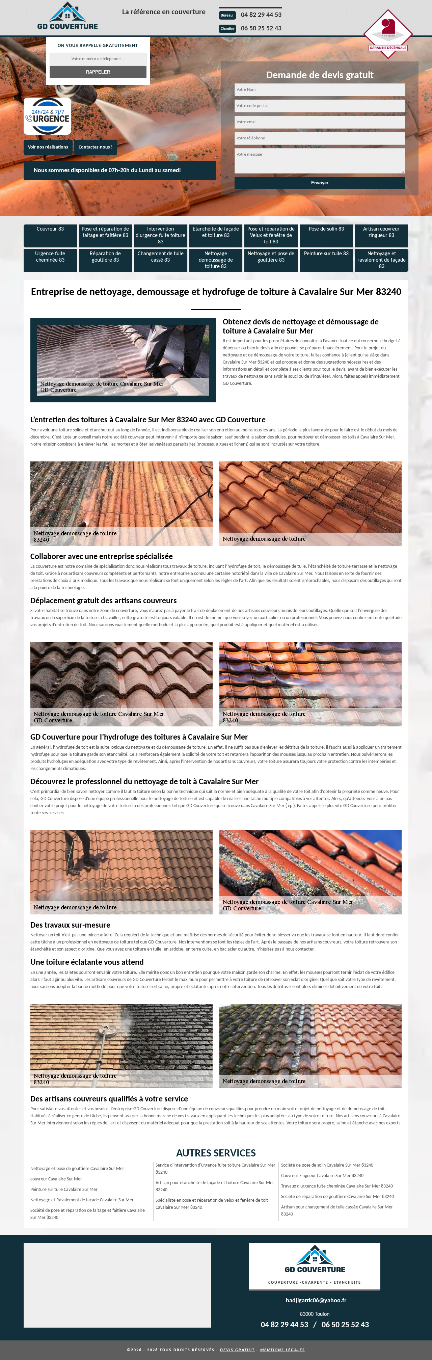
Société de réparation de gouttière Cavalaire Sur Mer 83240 (337, 1196)
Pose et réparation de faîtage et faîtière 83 (105, 232)
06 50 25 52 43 (261, 28)
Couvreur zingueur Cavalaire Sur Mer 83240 (322, 1175)
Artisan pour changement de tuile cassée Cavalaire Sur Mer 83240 (337, 1211)
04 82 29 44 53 (261, 15)
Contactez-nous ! (96, 147)
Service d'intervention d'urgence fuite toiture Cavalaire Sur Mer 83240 (215, 1169)
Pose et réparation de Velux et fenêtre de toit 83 (271, 235)
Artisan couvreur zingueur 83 (381, 232)
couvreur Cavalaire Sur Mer (56, 1179)
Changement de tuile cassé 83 (161, 257)
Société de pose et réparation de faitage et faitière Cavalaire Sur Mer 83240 (87, 1214)
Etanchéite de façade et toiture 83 (216, 232)
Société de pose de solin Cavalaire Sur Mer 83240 (327, 1165)
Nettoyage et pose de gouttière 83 (271, 257)
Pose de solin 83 (326, 229)
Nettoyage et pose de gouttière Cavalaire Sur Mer (77, 1168)
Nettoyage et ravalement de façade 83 (381, 260)
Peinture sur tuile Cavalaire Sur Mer (64, 1189)
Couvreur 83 (50, 229)
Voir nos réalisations (48, 147)
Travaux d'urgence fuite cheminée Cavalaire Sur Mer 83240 (337, 1186)
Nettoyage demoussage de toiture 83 (216, 260)
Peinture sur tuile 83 (326, 254)
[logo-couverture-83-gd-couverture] (67, 16)
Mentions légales (282, 1350)
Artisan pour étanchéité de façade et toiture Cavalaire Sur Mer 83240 (215, 1186)
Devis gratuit (237, 1350)
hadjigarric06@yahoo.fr (316, 1301)
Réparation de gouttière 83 (105, 257)
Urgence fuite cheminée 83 (50, 257)
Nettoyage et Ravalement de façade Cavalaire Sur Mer (82, 1200)
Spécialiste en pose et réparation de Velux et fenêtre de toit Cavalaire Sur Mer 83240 (212, 1204)
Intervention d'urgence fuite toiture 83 (160, 235)
